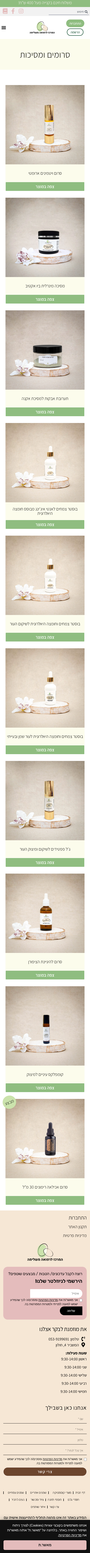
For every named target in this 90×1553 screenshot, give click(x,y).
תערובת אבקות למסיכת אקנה (45, 398)
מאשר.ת (45, 1545)
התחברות (78, 1217)
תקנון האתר (77, 1227)
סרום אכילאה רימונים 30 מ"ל (45, 1187)
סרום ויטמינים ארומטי (45, 173)
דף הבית (80, 1492)
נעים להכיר (17, 1499)
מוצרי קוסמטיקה (62, 1492)
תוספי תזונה (54, 1499)
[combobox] (69, 12)
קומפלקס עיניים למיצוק (45, 1074)
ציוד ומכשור (37, 1499)
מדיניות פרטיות (75, 1235)
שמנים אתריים (38, 1492)
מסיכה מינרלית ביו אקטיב (45, 286)
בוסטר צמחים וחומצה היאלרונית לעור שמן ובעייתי (45, 736)
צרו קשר (54, 1507)
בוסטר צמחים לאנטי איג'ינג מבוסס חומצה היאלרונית (45, 511)
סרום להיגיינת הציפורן (45, 962)
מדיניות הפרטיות (48, 1300)
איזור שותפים (38, 1507)
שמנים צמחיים (16, 1492)
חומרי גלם (73, 1499)
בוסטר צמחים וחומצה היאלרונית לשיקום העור (45, 624)
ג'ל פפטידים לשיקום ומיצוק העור (45, 849)
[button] (3, 27)
